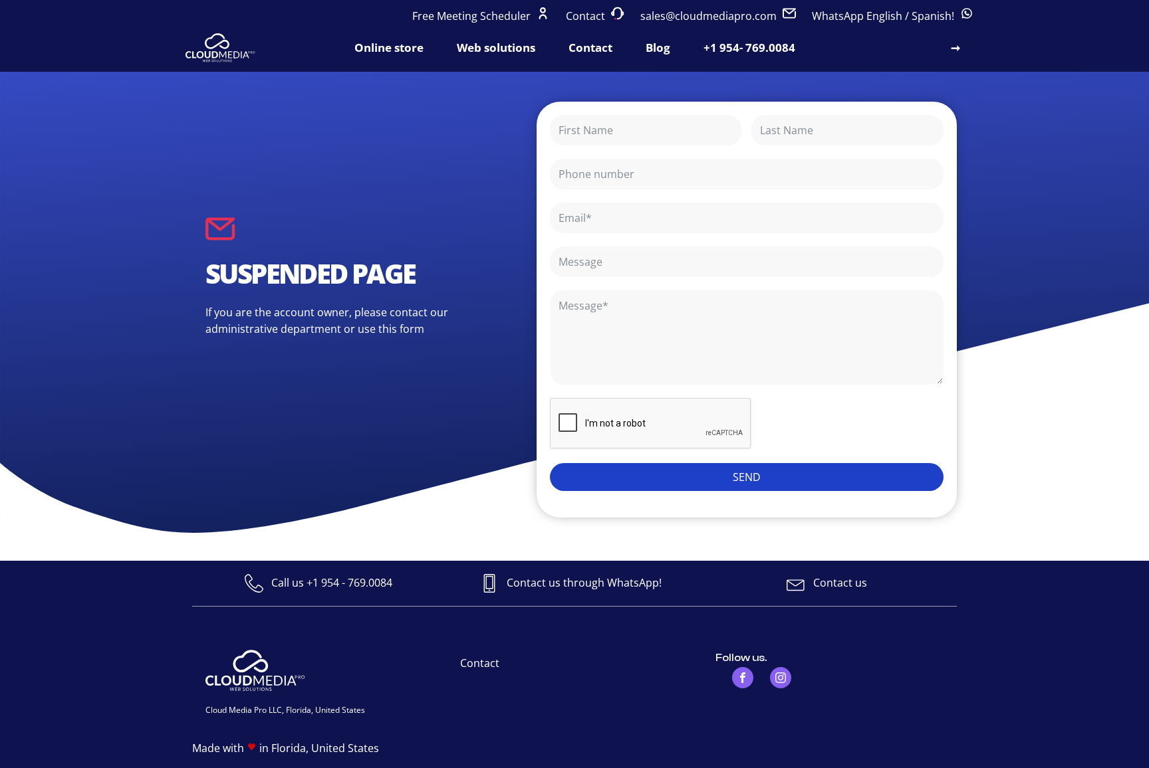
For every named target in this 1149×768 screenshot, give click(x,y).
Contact (587, 16)
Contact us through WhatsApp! (584, 582)
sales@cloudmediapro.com (708, 16)
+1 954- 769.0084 (749, 47)
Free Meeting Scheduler (472, 16)
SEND (747, 477)
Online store (389, 47)
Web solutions (496, 47)
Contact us (840, 582)
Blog (658, 47)
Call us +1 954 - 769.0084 (331, 582)
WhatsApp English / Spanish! (884, 16)
